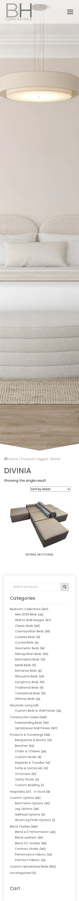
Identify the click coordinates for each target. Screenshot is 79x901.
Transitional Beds (27, 693)
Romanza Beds (26, 671)
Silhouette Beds (26, 676)
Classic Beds (24, 626)
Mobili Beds (23, 665)
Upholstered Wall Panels (32, 728)
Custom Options (22, 798)
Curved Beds (24, 642)
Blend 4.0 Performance (32, 832)
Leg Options (23, 809)
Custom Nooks (25, 757)
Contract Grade (26, 849)
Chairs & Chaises (27, 751)
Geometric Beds (27, 648)
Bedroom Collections (25, 609)
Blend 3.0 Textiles (27, 843)
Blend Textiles (20, 826)
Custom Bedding (27, 785)
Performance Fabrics (30, 854)
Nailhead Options (27, 814)
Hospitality (17, 792)
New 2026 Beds (26, 614)
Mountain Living (21, 705)
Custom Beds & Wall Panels (35, 710)
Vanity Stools (24, 779)
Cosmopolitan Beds (29, 631)
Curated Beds (25, 637)
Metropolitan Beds (28, 654)
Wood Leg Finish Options (33, 820)
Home (13, 459)
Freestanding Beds (28, 723)
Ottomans (22, 774)
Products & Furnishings (26, 735)
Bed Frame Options (29, 803)
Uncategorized (20, 873)
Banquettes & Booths (30, 740)
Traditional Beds (26, 687)
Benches (21, 746)
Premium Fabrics (27, 860)
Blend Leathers (25, 837)
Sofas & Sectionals (28, 768)
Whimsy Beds (25, 699)
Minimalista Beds (27, 659)
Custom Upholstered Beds (29, 866)
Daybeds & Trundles (29, 763)
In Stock (40, 792)
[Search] (64, 587)
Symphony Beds (27, 682)
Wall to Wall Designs (29, 620)
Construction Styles (24, 717)
